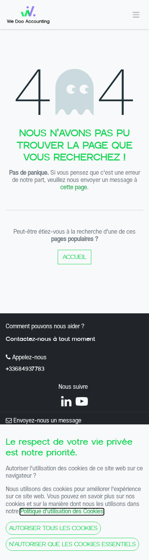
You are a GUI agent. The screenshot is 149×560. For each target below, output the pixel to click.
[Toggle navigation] (136, 14)
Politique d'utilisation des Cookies (62, 512)
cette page (73, 188)
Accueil (74, 256)
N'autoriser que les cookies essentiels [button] (72, 544)
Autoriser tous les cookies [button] (53, 528)
